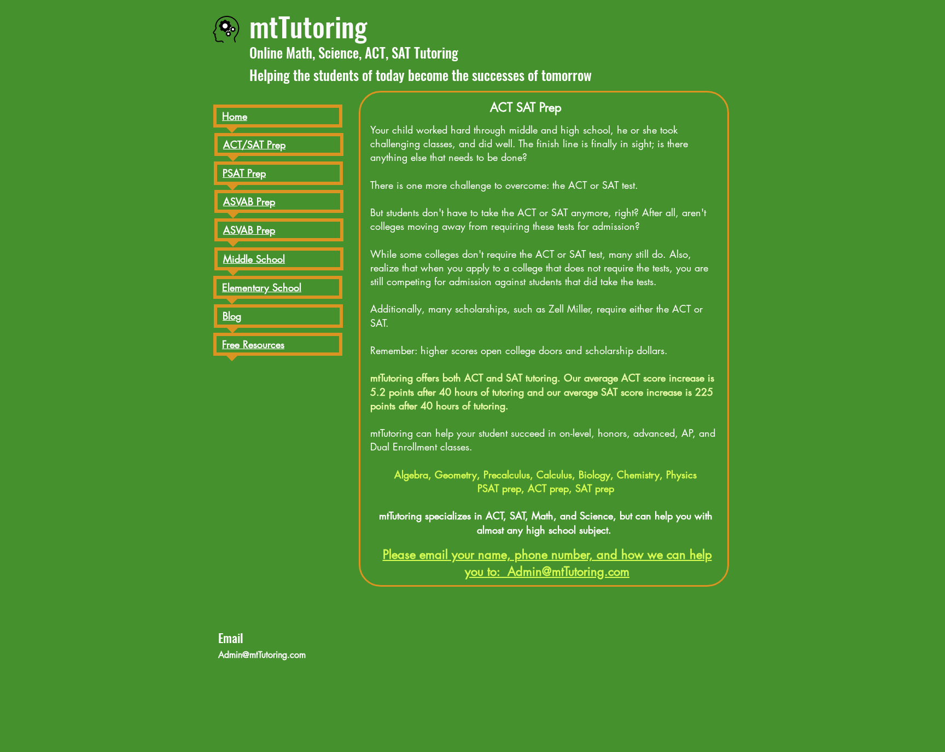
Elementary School (261, 287)
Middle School (254, 258)
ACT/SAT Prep (254, 144)
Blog (232, 315)
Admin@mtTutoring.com (262, 655)
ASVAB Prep (249, 229)
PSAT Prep (244, 173)
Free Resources (253, 344)
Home (234, 116)
